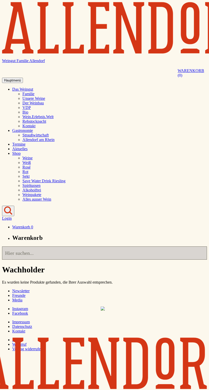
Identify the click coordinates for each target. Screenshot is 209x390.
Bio (25, 112)
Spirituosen (31, 185)
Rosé (26, 167)
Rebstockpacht (34, 121)
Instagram (20, 309)
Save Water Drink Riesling (44, 181)
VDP (26, 107)
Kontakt (28, 126)
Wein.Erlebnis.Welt (38, 117)
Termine (18, 144)
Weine (27, 158)
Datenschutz (22, 326)
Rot (25, 172)
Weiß (26, 162)
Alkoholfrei (31, 190)
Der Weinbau (33, 103)
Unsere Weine (33, 98)
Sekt (26, 176)
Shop (16, 153)
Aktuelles (20, 149)
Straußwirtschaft (35, 135)
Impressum (21, 322)
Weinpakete (31, 194)
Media (17, 300)
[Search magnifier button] (200, 253)
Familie (28, 94)
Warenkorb (191, 72)
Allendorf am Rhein (38, 139)
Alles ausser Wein (36, 199)
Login (7, 218)
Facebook (20, 313)
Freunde (18, 295)
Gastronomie (22, 130)
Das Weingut (22, 89)
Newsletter (21, 291)
